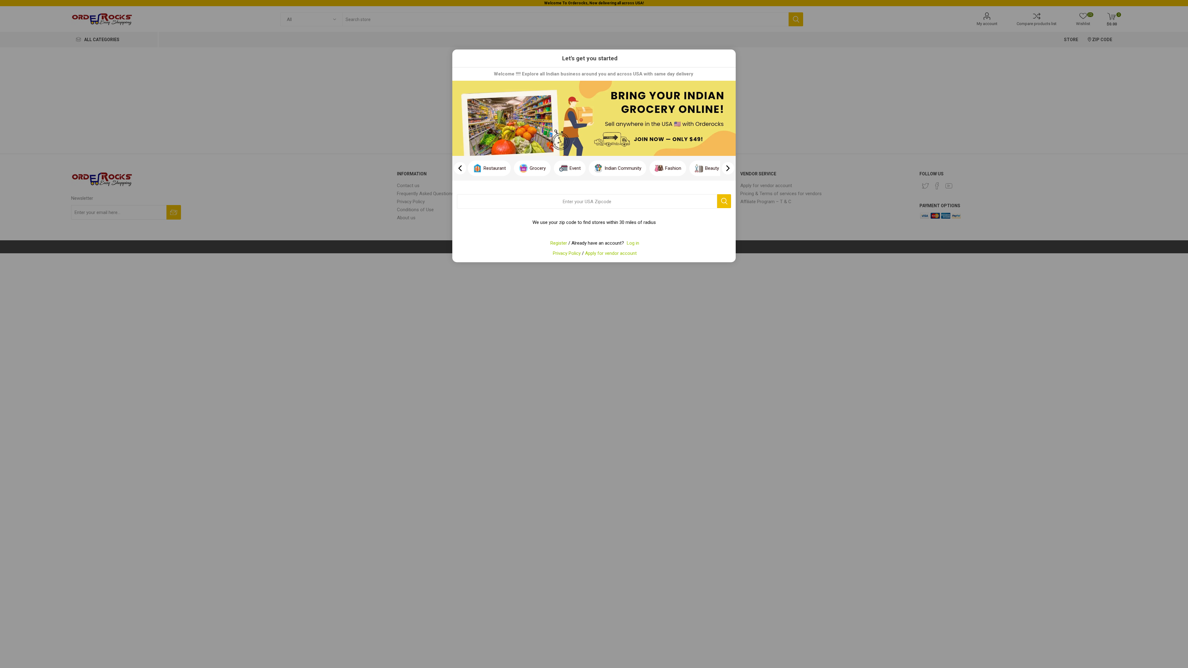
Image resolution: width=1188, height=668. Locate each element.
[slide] (728, 168)
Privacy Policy (567, 253)
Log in (633, 243)
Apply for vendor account (611, 253)
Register (558, 243)
